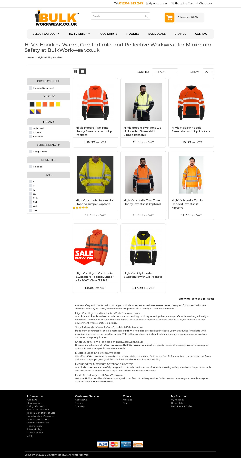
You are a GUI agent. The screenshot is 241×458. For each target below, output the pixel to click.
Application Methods (38, 409)
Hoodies (133, 33)
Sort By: (143, 71)
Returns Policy (34, 426)
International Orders (38, 419)
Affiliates (127, 399)
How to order (34, 403)
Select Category (45, 33)
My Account (177, 399)
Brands (180, 33)
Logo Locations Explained (40, 416)
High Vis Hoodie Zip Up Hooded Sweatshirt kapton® (187, 204)
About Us (32, 399)
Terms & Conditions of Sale (41, 412)
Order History (178, 403)
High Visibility (78, 33)
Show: (195, 71)
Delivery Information (38, 422)
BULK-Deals (157, 33)
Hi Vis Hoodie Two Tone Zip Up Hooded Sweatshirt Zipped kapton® (142, 131)
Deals (126, 403)
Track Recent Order (181, 406)
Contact (201, 33)
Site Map (80, 406)
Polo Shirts (108, 33)
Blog (29, 435)
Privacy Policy (34, 429)
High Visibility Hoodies (50, 57)
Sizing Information (36, 406)
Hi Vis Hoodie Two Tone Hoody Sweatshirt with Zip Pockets (94, 131)
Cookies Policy (35, 432)
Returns (79, 403)
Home (30, 57)
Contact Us (81, 399)
